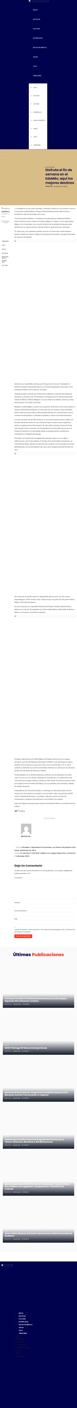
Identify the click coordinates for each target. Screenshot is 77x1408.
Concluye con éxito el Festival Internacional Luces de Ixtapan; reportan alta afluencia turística (36, 999)
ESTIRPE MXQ (38, 38)
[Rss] (73, 1336)
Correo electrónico (21, 911)
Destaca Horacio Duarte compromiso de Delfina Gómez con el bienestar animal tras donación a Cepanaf (36, 1093)
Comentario (18, 878)
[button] (38, 81)
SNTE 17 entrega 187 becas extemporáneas (26, 1048)
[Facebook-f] (67, 1333)
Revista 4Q (8, 1004)
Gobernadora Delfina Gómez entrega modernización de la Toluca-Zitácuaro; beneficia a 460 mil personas (34, 1140)
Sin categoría (50, 167)
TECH (35, 66)
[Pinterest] (73, 1333)
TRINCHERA (37, 76)
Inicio (35, 10)
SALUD (35, 57)
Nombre (17, 902)
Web (15, 919)
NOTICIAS (36, 19)
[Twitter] (70, 1333)
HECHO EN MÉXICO (40, 47)
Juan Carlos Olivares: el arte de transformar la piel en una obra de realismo (38, 1234)
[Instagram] (70, 1336)
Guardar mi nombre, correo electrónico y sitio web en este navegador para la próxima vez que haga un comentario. (44, 931)
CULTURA (36, 29)
